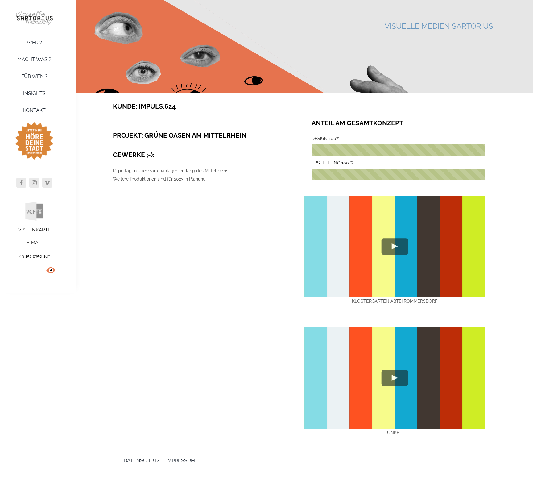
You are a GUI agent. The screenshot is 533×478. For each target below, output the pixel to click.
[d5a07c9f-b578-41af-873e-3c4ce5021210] (34, 121)
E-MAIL (34, 242)
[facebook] (21, 183)
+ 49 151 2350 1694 (34, 256)
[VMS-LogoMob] (34, 13)
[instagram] (34, 183)
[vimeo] (47, 183)
